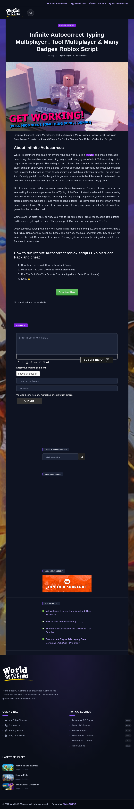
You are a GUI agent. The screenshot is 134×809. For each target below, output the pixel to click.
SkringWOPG (69, 804)
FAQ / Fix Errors (119, 4)
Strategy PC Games (101, 740)
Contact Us (80, 4)
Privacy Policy (98, 4)
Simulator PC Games (101, 735)
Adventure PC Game (101, 720)
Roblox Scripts (66, 25)
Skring (51, 55)
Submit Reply (94, 359)
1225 (81, 55)
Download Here (67, 292)
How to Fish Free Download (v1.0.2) (64, 621)
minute (90, 155)
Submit (29, 401)
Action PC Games (101, 725)
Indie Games (101, 746)
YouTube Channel (58, 4)
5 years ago (65, 55)
